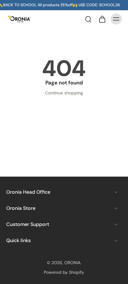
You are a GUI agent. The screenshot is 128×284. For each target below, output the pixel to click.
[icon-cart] (102, 19)
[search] (88, 19)
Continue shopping (64, 93)
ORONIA (72, 262)
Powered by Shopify (64, 272)
